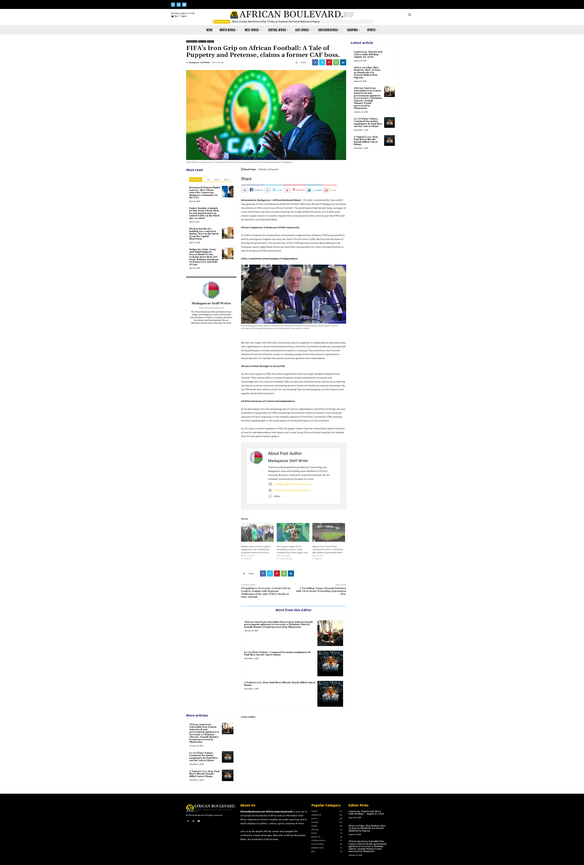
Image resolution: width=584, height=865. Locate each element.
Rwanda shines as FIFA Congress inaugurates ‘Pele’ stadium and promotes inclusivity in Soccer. (256, 549)
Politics (202, 41)
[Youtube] (184, 5)
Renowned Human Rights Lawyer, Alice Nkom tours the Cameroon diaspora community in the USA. (204, 192)
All (208, 180)
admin (216, 180)
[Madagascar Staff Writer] (211, 290)
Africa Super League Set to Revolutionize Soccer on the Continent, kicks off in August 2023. (292, 549)
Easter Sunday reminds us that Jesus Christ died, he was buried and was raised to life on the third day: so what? (204, 213)
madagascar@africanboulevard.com (292, 484)
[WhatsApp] (336, 62)
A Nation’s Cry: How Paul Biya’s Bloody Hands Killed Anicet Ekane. (279, 684)
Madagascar (192, 41)
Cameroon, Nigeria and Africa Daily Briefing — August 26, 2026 (368, 54)
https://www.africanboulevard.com (211, 308)
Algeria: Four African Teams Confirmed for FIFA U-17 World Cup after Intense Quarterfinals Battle (327, 549)
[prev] (364, 22)
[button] (409, 14)
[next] (368, 22)
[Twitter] (179, 5)
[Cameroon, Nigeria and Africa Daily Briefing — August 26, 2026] (389, 55)
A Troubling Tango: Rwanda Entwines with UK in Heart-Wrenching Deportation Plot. (321, 591)
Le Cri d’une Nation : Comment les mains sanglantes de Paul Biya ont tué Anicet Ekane (277, 653)
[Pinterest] (329, 62)
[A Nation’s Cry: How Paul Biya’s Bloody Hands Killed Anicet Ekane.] (330, 694)
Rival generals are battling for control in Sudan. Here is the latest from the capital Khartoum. (204, 233)
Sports (210, 41)
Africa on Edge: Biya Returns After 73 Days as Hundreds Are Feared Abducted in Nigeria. (276, 21)
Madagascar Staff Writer (199, 62)
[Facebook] (173, 5)
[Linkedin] (343, 62)
